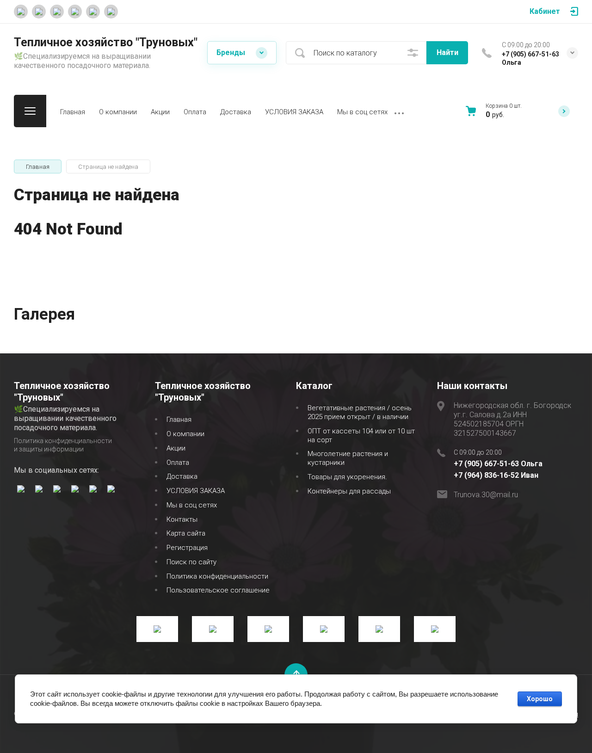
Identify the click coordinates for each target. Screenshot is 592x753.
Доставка (235, 112)
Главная (72, 112)
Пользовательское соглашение (218, 590)
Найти (447, 52)
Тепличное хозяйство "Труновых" (105, 42)
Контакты (181, 519)
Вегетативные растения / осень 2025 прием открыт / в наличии (360, 412)
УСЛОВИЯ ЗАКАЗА (294, 112)
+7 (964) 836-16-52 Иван (496, 475)
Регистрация (187, 547)
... (399, 111)
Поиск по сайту (191, 562)
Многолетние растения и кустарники (348, 458)
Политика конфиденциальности (217, 576)
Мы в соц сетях (362, 112)
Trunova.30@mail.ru (486, 494)
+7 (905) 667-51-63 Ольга (498, 463)
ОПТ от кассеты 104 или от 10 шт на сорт (361, 435)
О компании (118, 112)
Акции (160, 112)
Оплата (195, 112)
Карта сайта (185, 533)
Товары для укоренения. (347, 477)
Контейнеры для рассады (349, 491)
